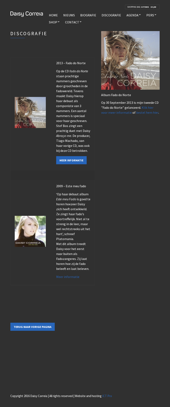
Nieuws (69, 15)
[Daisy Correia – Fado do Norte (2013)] (30, 112)
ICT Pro (107, 396)
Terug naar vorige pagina (32, 327)
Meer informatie (71, 160)
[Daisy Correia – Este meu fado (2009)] (30, 231)
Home (53, 15)
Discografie (111, 15)
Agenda (132, 15)
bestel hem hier (147, 112)
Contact (72, 22)
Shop (53, 22)
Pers (150, 15)
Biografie (88, 15)
